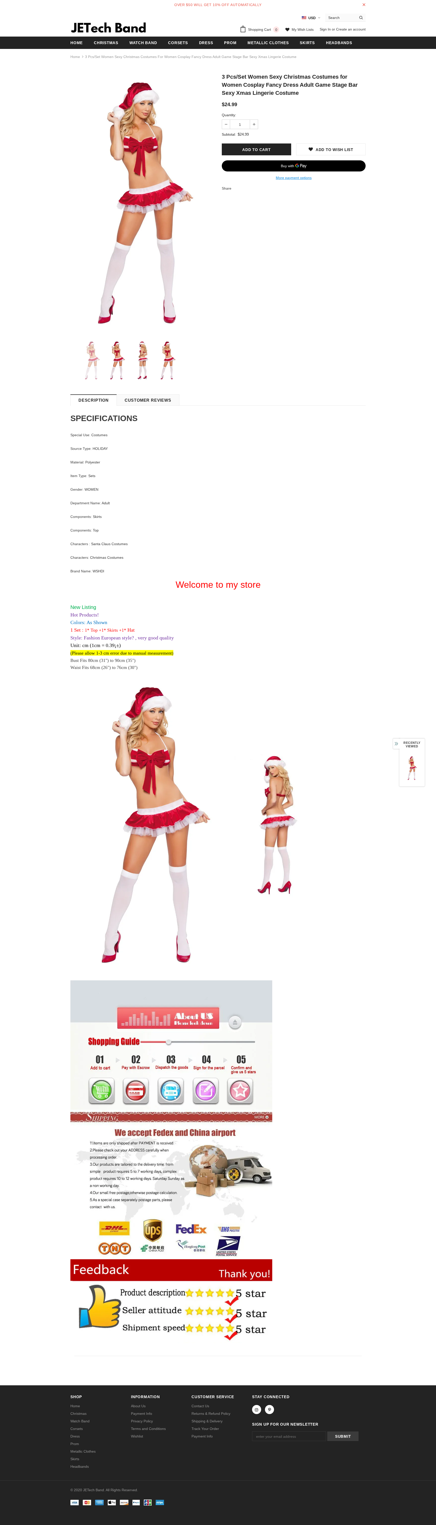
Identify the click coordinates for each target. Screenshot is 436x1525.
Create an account (351, 29)
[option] (142, 204)
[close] (363, 4)
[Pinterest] (269, 1409)
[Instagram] (256, 1409)
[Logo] (108, 27)
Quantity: (229, 115)
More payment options (294, 178)
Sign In (326, 29)
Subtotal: (229, 134)
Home (75, 57)
